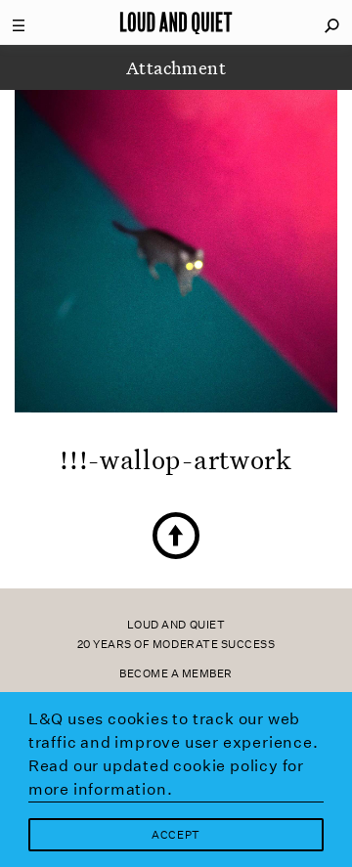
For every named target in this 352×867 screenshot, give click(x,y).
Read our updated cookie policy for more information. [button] (166, 778)
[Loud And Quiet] (176, 22)
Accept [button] (175, 835)
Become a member (176, 674)
